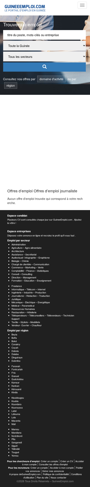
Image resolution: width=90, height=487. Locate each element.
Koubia (15, 401)
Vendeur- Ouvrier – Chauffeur (27, 325)
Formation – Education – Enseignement (31, 280)
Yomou (15, 455)
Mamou (15, 429)
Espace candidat (17, 215)
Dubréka (16, 360)
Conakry (16, 344)
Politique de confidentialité (56, 474)
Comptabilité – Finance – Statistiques (30, 270)
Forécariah (17, 369)
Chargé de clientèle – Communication (30, 264)
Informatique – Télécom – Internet (28, 289)
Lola (14, 417)
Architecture (18, 251)
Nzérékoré (17, 436)
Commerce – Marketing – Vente (28, 267)
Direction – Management (24, 277)
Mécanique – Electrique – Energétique (31, 302)
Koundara (16, 404)
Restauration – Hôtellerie (24, 312)
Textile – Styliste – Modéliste (26, 322)
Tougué (15, 452)
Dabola (15, 351)
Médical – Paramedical (23, 305)
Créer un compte (49, 461)
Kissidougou (18, 397)
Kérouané (16, 389)
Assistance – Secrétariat (24, 254)
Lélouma (16, 414)
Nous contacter (58, 477)
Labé (14, 410)
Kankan (15, 385)
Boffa (14, 337)
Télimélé (16, 448)
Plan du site (42, 477)
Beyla (14, 334)
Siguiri (15, 445)
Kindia (15, 392)
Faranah (16, 366)
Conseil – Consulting (22, 274)
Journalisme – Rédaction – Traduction (31, 295)
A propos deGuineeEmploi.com (25, 474)
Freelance (17, 286)
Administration (19, 244)
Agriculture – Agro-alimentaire (26, 247)
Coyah (15, 347)
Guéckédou (17, 379)
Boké (14, 341)
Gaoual (15, 376)
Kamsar (15, 382)
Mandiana (16, 432)
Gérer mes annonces (53, 471)
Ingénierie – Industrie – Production (29, 292)
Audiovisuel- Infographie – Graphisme (31, 257)
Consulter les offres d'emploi (53, 464)
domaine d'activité (51, 79)
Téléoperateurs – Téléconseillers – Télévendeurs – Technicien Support (43, 317)
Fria (13, 372)
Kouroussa (17, 407)
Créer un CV (66, 461)
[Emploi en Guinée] (24, 7)
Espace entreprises (19, 231)
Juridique (16, 299)
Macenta (16, 420)
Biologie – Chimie (20, 261)
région (10, 85)
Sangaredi (17, 442)
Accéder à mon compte (62, 467)
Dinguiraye (17, 357)
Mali (13, 424)
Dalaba (15, 354)
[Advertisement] (45, 142)
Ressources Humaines (23, 309)
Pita (13, 439)
